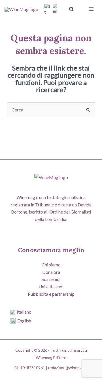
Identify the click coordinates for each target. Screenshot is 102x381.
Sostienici (51, 279)
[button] (71, 9)
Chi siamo (51, 264)
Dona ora (51, 272)
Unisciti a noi (51, 286)
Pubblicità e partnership (51, 294)
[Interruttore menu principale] (91, 9)
